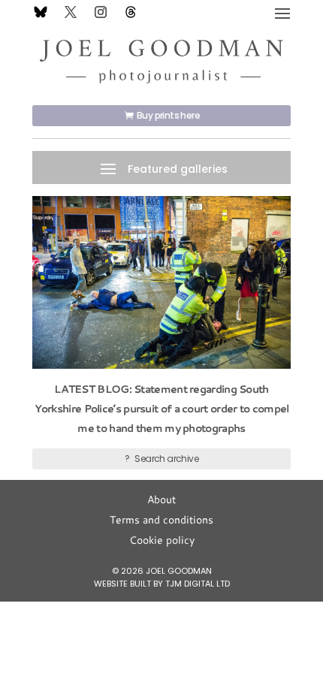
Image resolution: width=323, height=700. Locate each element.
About (161, 499)
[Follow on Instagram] (101, 12)
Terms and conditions (161, 519)
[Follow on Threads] (131, 12)
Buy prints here (168, 115)
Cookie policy (162, 540)
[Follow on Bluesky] (41, 12)
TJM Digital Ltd (197, 584)
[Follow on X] (71, 12)
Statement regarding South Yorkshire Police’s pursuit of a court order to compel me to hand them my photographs (162, 409)
